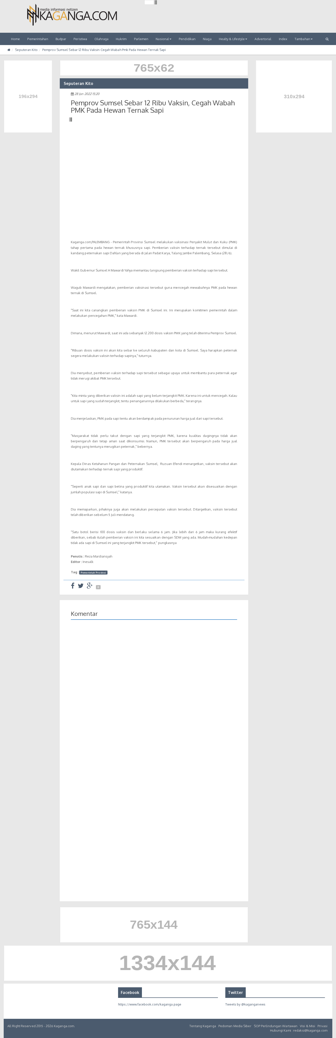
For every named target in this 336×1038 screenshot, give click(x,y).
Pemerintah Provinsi (93, 572)
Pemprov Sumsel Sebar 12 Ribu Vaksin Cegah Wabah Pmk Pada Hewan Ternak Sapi (104, 50)
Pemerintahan (37, 39)
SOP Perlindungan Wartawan (276, 1026)
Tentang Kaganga (202, 1026)
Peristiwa (80, 39)
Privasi (322, 1026)
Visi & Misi (307, 1026)
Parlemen (141, 39)
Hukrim (121, 39)
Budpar (61, 39)
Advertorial (263, 39)
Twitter (235, 992)
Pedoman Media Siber (234, 1026)
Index (283, 39)
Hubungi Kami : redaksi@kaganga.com (298, 1030)
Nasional (162, 39)
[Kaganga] (72, 15)
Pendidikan (187, 39)
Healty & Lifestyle (232, 39)
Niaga (207, 39)
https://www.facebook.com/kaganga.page (149, 1004)
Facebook (130, 992)
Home (15, 39)
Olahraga (101, 39)
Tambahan (302, 39)
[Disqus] (154, 695)
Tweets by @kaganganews (245, 1004)
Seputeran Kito (26, 50)
